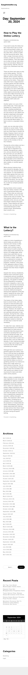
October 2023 (7, 509)
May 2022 (6, 552)
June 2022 (6, 549)
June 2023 (6, 519)
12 (14, 629)
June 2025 (6, 461)
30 (6, 635)
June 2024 (6, 488)
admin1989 (7, 42)
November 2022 (8, 537)
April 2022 (6, 554)
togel (4, 658)
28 (18, 633)
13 (16, 629)
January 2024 (7, 501)
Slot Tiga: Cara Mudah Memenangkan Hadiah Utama (12, 585)
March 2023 (6, 526)
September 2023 (8, 511)
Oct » (8, 639)
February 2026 (7, 443)
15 (21, 629)
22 (21, 631)
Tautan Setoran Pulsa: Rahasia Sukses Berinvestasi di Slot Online (13, 593)
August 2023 (7, 514)
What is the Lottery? (10, 229)
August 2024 (7, 483)
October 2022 (7, 539)
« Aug (4, 639)
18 (11, 631)
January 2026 (7, 445)
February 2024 (7, 499)
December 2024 (8, 473)
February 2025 (7, 468)
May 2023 (6, 521)
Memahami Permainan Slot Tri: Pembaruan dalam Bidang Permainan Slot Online (12, 602)
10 (9, 629)
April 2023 (6, 524)
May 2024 (6, 491)
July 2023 (6, 516)
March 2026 (6, 440)
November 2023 (8, 506)
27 (16, 633)
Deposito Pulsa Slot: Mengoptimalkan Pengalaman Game (14, 589)
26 (14, 633)
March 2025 (6, 466)
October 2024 (7, 478)
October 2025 (7, 450)
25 (11, 633)
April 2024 (6, 494)
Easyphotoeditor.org (9, 4)
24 (9, 633)
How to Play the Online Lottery (12, 34)
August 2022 (7, 544)
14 (18, 629)
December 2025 (8, 448)
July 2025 (6, 458)
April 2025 (6, 463)
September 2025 (8, 453)
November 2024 (8, 476)
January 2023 (7, 531)
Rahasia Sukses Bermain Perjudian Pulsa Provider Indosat (13, 597)
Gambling (13, 214)
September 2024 (8, 481)
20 (16, 631)
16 (6, 631)
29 (21, 633)
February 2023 (7, 529)
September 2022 (8, 542)
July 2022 (6, 547)
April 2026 (6, 438)
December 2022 (8, 534)
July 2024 (6, 486)
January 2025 (7, 471)
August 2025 (7, 456)
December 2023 (8, 504)
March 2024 (6, 496)
